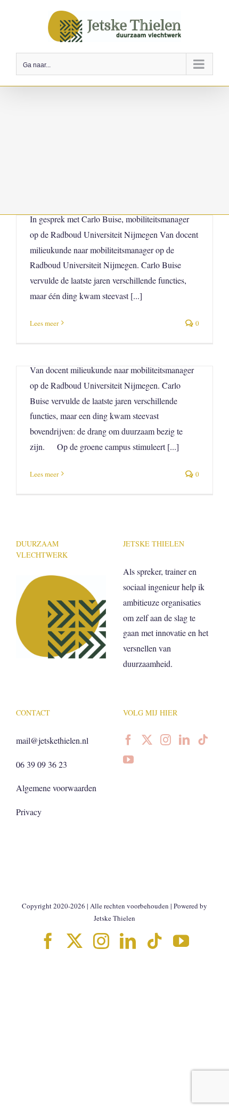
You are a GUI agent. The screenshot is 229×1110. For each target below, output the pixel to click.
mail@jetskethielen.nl (52, 740)
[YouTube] (128, 759)
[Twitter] (147, 740)
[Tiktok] (203, 740)
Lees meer (44, 323)
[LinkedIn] (184, 740)
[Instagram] (165, 740)
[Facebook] (128, 740)
